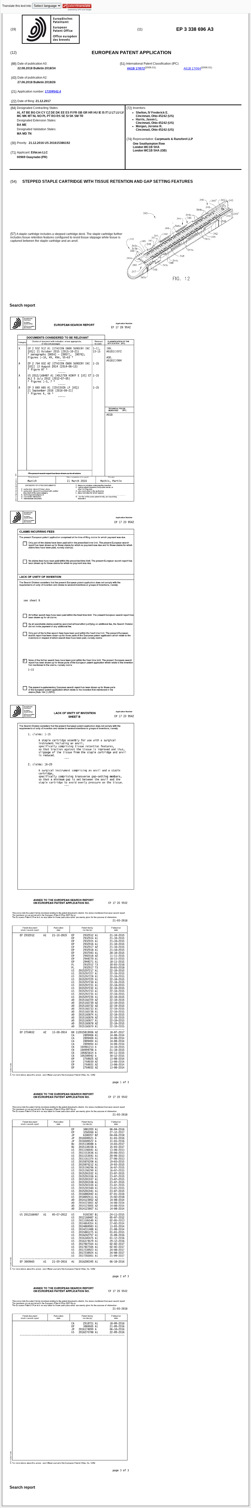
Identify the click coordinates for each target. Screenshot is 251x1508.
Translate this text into (16, 6)
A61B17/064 (192, 68)
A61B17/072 (136, 68)
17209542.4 (53, 91)
